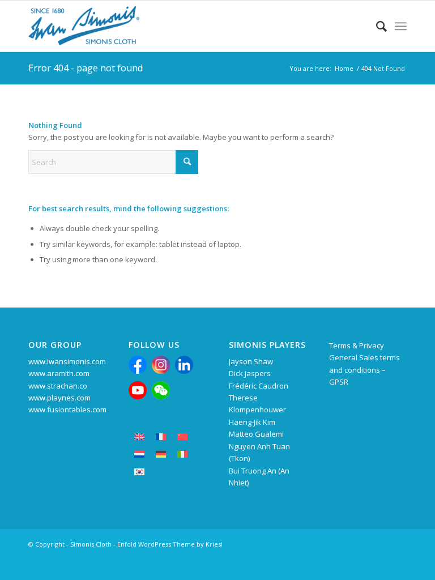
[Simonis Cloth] (83, 26)
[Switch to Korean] (139, 471)
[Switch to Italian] (182, 454)
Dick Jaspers (250, 373)
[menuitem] (376, 26)
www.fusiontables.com (67, 409)
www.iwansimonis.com (67, 361)
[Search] (376, 26)
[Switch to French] (161, 436)
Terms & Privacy (356, 345)
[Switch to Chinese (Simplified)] (182, 436)
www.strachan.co (57, 386)
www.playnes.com (59, 398)
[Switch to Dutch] (139, 454)
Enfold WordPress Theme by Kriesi (170, 544)
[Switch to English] (139, 436)
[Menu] (401, 26)
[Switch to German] (161, 454)
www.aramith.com (58, 373)
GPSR (338, 382)
